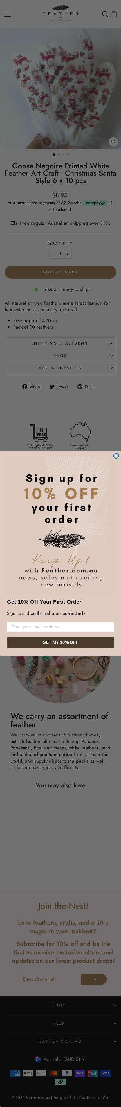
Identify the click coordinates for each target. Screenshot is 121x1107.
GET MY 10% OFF (60, 642)
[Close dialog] (116, 456)
